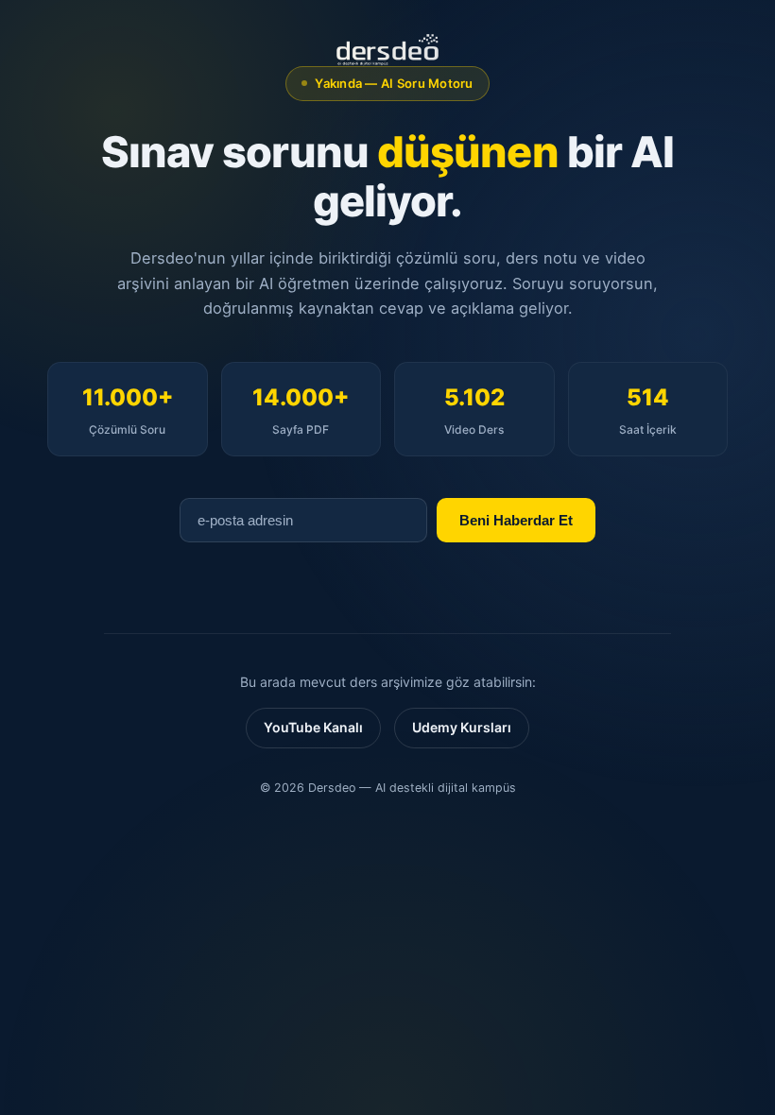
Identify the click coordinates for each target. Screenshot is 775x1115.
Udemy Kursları (461, 727)
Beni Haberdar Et (516, 520)
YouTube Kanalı (313, 727)
